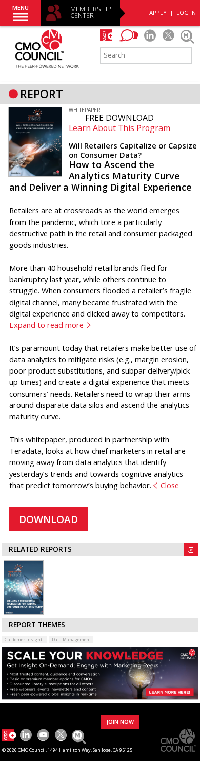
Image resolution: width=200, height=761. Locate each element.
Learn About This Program (119, 128)
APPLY (158, 12)
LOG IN (186, 12)
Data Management (71, 639)
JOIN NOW (120, 722)
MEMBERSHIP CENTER (90, 12)
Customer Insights (25, 639)
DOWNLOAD (48, 519)
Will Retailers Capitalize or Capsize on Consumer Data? (133, 150)
